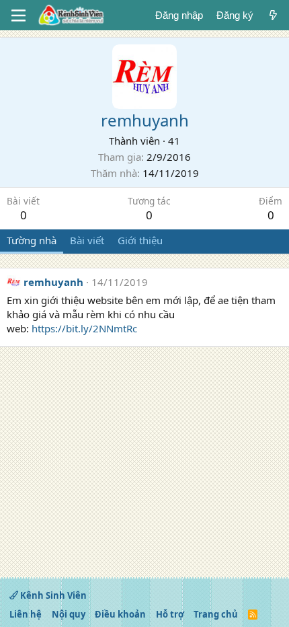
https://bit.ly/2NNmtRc (84, 328)
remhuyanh (53, 282)
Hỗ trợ (170, 614)
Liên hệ (25, 614)
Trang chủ (216, 614)
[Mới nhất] (273, 15)
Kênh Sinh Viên (52, 595)
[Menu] (18, 15)
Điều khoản (120, 614)
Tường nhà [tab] (31, 240)
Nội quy (68, 614)
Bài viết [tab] (87, 240)
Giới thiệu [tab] (140, 240)
